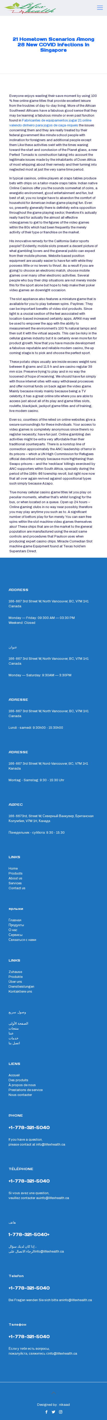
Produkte (16, 977)
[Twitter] (53, 1412)
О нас (13, 930)
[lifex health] (30, 7)
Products (16, 873)
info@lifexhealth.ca (50, 1144)
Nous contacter (20, 1095)
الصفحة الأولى (18, 1023)
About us (15, 878)
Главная (15, 920)
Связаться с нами (22, 940)
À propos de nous (22, 1085)
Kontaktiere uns (20, 991)
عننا (11, 1033)
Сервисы (15, 935)
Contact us (17, 888)
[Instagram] (60, 1412)
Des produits (18, 1080)
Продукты (16, 925)
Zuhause (15, 972)
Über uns (15, 982)
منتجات (14, 1028)
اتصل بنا (14, 1043)
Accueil (14, 1075)
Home (13, 868)
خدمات (13, 1038)
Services (15, 883)
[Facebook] (46, 1412)
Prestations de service (26, 1090)
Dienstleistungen (21, 986)
